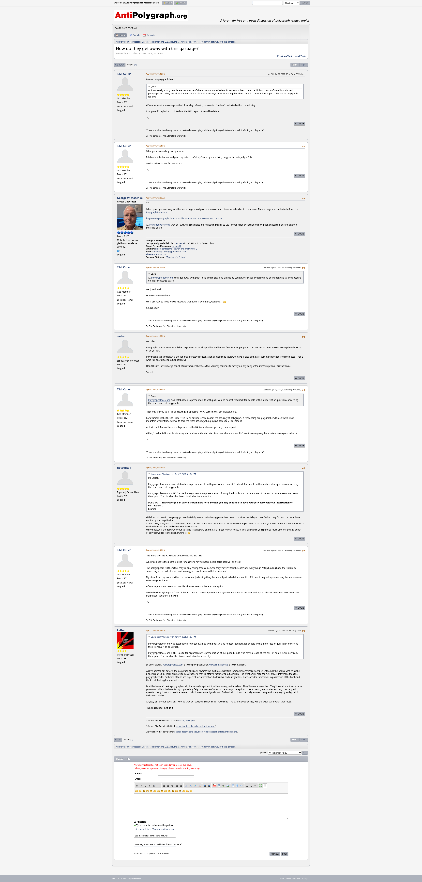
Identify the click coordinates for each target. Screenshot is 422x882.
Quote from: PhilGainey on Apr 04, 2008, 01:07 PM (173, 474)
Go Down (119, 65)
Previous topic (285, 56)
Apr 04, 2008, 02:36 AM (155, 198)
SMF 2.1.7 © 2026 (119, 879)
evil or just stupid (186, 720)
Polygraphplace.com (159, 399)
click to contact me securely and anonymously (176, 248)
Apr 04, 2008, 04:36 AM (155, 267)
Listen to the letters (142, 829)
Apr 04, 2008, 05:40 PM (155, 550)
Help (282, 878)
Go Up (118, 739)
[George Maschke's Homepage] (118, 250)
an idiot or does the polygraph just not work (195, 726)
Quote (301, 123)
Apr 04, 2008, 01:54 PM (155, 389)
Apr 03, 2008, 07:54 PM (155, 146)
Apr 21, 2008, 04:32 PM (155, 630)
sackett (122, 336)
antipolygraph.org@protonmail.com (169, 251)
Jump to (263, 752)
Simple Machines (134, 879)
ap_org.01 (176, 246)
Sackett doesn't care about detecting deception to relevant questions (205, 731)
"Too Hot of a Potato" (175, 257)
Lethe (120, 630)
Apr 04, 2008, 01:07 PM (155, 336)
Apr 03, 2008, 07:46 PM (155, 74)
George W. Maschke (130, 198)
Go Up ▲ (306, 878)
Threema (150, 254)
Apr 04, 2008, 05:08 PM (155, 467)
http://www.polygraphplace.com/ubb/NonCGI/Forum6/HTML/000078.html (184, 218)
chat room (179, 243)
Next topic (300, 56)
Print (303, 65)
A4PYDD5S (161, 254)
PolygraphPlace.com (156, 212)
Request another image (163, 829)
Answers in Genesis (218, 664)
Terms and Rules (293, 878)
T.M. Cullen (124, 74)
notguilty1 (124, 467)
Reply (294, 65)
